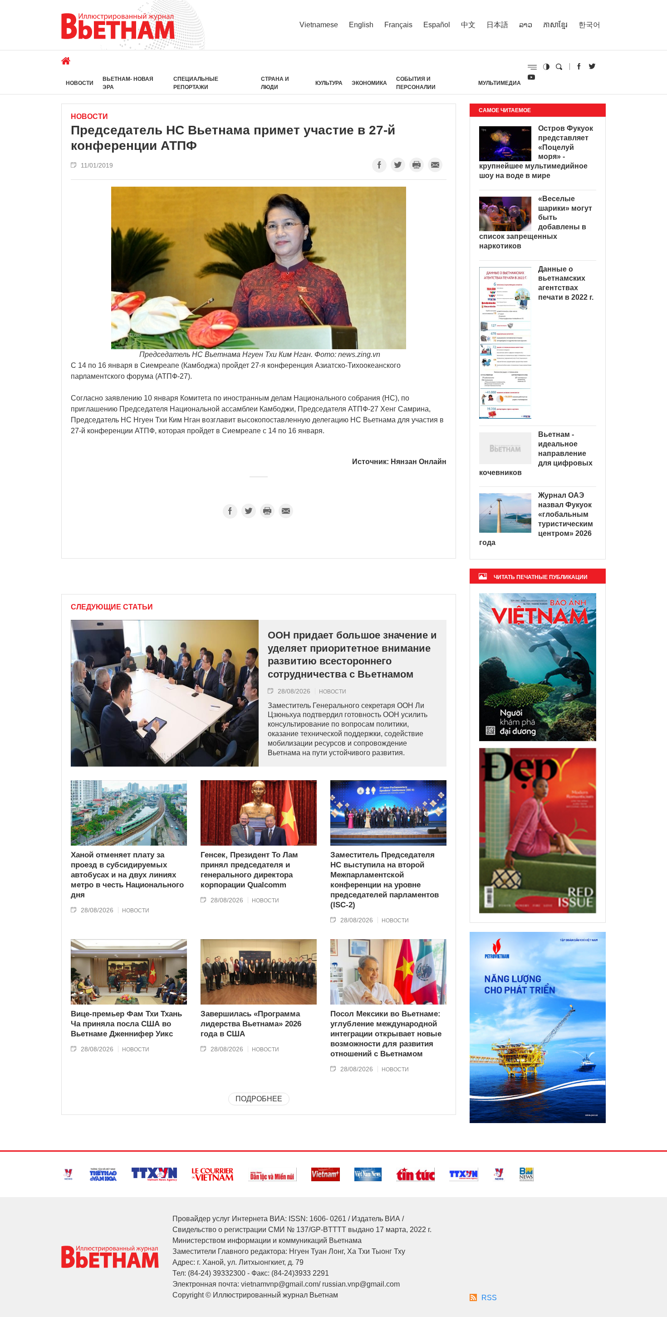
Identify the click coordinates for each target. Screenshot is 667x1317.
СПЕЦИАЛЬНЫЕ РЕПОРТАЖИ (195, 83)
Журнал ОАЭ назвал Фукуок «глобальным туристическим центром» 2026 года (536, 518)
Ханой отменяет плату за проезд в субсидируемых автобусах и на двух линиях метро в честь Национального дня (127, 875)
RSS (489, 1298)
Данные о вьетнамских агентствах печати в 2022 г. (565, 283)
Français (398, 25)
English (361, 25)
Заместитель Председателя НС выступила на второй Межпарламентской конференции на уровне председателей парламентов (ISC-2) (384, 880)
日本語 (497, 25)
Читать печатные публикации (541, 577)
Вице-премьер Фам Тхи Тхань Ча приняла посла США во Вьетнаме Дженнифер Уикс (126, 1024)
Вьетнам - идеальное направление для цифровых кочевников (536, 453)
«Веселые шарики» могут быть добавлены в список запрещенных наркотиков (535, 222)
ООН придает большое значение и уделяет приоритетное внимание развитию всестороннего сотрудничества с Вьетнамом (352, 654)
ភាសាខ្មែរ (555, 25)
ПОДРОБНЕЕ (258, 1099)
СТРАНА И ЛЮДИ (275, 83)
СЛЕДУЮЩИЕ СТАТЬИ (112, 607)
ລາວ (525, 25)
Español (436, 25)
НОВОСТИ (79, 83)
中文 (468, 25)
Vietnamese (318, 25)
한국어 (589, 25)
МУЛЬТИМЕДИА (499, 83)
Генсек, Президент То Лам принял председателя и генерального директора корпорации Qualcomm (249, 870)
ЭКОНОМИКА (369, 83)
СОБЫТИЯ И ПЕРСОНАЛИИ (416, 83)
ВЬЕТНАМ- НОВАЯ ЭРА (128, 83)
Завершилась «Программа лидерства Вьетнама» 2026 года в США (251, 1024)
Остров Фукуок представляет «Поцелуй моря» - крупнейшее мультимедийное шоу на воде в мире (536, 151)
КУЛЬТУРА (329, 83)
